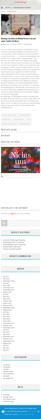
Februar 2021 (7, 301)
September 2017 (8, 341)
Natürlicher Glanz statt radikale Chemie (20, 195)
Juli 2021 (6, 294)
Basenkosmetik (24, 115)
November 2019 (8, 323)
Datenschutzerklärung (26, 414)
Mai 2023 (6, 279)
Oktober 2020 (8, 305)
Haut (28, 119)
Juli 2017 (6, 345)
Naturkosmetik (28, 44)
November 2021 (8, 288)
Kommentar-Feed (9, 399)
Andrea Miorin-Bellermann (12, 247)
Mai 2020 (6, 317)
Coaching (6, 365)
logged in (13, 213)
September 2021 (8, 290)
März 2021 (6, 299)
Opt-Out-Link (31, 411)
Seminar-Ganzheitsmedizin (12, 249)
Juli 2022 (6, 283)
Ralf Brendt (6, 44)
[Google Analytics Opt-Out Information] (3, 412)
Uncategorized (8, 378)
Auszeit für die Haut (9, 115)
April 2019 (6, 334)
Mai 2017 (6, 350)
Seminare (6, 376)
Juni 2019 (6, 332)
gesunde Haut (19, 119)
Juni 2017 (6, 348)
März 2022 (6, 285)
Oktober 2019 (8, 325)
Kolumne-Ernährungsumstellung (14, 240)
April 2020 (6, 319)
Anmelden (6, 395)
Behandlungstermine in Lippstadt (22, 7)
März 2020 (6, 321)
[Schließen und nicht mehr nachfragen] (38, 412)
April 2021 (6, 296)
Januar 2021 (7, 303)
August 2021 (7, 292)
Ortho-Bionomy (8, 374)
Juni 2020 (6, 314)
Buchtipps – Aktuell (20, 167)
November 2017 (8, 337)
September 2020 (8, 308)
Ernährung (6, 367)
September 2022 (8, 281)
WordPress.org (8, 401)
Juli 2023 (6, 276)
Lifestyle (6, 369)
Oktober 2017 (8, 339)
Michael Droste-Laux (9, 124)
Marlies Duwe (15, 198)
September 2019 (8, 328)
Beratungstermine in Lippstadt (13, 242)
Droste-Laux (6, 119)
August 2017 (7, 343)
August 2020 (7, 310)
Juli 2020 (6, 312)
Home (3, 11)
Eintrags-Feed (8, 397)
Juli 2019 (6, 330)
